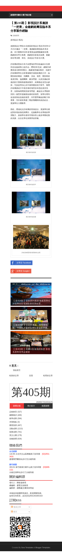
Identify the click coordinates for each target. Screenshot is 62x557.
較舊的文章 (48, 375)
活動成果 (13, 428)
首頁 (31, 375)
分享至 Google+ (23, 271)
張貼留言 (16, 370)
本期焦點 (13, 422)
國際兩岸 (13, 415)
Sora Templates (27, 548)
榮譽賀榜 (13, 425)
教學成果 (13, 418)
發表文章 (17, 507)
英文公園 (13, 435)
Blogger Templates (42, 548)
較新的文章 (14, 375)
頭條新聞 (16, 35)
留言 (15, 512)
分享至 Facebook (24, 263)
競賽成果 (13, 432)
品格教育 (13, 412)
